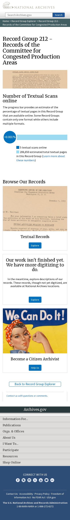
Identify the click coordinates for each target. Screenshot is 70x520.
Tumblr (35, 480)
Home (6, 21)
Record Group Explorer (23, 21)
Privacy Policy (42, 493)
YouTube (41, 480)
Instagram (29, 480)
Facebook (18, 480)
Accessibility (26, 493)
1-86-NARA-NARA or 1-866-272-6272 (35, 506)
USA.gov (51, 497)
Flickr (52, 480)
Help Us (35, 367)
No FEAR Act (38, 497)
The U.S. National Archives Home (28, 6)
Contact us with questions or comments (26, 395)
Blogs (46, 480)
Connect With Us (35, 474)
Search (58, 15)
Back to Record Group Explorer (35, 384)
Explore (35, 245)
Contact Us (12, 493)
